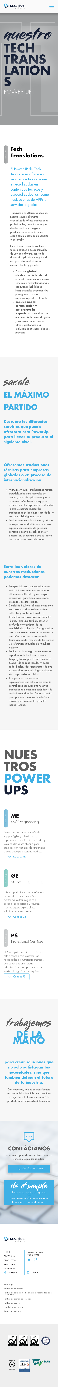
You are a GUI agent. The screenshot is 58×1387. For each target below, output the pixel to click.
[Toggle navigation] (51, 6)
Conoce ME (19, 856)
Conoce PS (18, 976)
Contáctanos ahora (33, 1168)
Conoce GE (19, 916)
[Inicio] (29, 1239)
